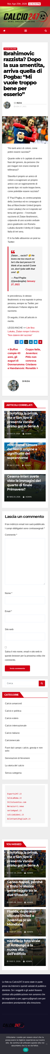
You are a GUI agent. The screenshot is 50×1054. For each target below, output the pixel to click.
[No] (46, 1043)
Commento (11, 535)
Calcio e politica (13, 711)
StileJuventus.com (16, 802)
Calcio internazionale (16, 725)
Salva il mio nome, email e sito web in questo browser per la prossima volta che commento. (25, 655)
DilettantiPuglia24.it (19, 819)
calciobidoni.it (15, 815)
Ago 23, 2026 (15, 873)
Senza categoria (13, 773)
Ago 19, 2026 (15, 902)
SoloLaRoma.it (14, 798)
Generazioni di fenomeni (17, 758)
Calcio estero (11, 718)
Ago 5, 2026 (15, 961)
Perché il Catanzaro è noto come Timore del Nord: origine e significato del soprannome (24, 449)
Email (8, 611)
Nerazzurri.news (15, 806)
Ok (25, 1050)
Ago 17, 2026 (15, 932)
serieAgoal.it (14, 810)
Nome (8, 593)
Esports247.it (14, 794)
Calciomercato (12, 740)
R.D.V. (19, 103)
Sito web (9, 629)
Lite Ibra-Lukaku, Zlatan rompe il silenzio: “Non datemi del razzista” (23, 331)
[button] (46, 30)
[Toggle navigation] (26, 31)
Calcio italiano (10, 49)
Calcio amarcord (13, 703)
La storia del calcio (14, 765)
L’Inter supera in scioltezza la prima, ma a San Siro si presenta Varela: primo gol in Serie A (23, 417)
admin (28, 434)
